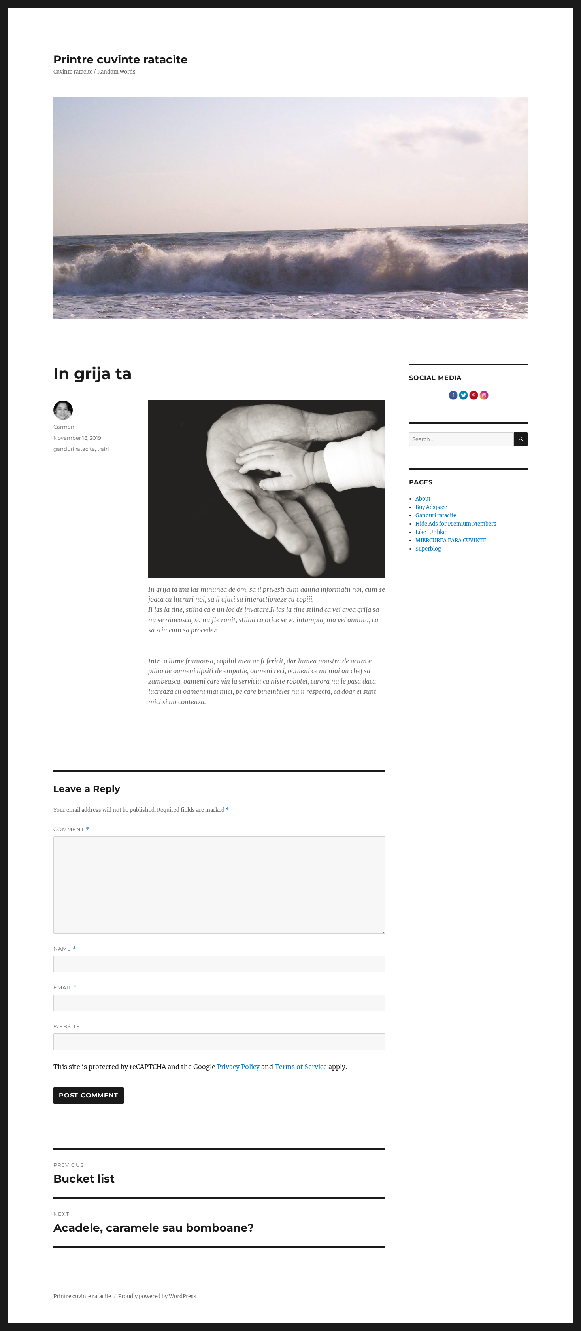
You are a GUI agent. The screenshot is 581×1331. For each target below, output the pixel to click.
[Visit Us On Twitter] (463, 394)
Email (65, 987)
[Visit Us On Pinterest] (473, 394)
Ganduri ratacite (435, 515)
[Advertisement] (268, 732)
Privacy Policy (238, 1067)
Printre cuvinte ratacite (120, 59)
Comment (71, 829)
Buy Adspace (431, 507)
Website (66, 1026)
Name (64, 949)
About (422, 499)
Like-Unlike (430, 532)
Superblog (428, 548)
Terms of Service (301, 1067)
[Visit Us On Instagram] (484, 394)
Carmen (63, 426)
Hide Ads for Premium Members (455, 523)
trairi (103, 449)
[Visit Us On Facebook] (453, 394)
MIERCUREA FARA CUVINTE (450, 540)
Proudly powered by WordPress (157, 1296)
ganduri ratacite (74, 449)
